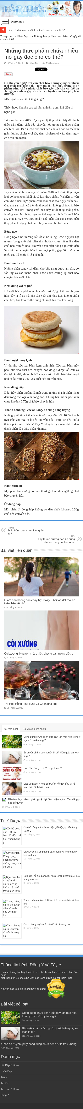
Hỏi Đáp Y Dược (10, 1065)
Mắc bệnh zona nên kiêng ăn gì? (26, 531)
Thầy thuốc (42, 85)
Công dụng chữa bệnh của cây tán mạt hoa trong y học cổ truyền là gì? (49, 1014)
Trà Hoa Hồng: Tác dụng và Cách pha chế (30, 703)
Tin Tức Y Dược (10, 1089)
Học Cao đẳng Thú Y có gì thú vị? (43, 768)
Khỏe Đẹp (22, 36)
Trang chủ (6, 36)
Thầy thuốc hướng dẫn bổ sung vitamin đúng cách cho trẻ (55, 539)
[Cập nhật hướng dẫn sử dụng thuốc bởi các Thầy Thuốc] (41, 9)
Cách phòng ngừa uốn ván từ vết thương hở (47, 924)
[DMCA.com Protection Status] (56, 988)
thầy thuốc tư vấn (30, 972)
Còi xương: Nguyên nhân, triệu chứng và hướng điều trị (39, 653)
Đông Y (5, 1095)
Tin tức (5, 1083)
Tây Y (4, 1077)
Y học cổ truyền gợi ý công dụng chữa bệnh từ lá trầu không (38, 1044)
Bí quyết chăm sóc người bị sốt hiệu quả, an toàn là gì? (36, 29)
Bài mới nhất (10, 728)
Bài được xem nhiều (34, 728)
